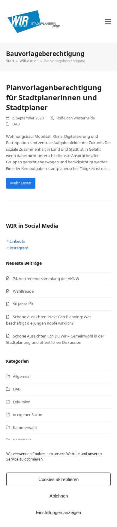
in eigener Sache (27, 414)
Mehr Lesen (20, 183)
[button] (108, 21)
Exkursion (22, 402)
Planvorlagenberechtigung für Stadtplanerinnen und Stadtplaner (54, 97)
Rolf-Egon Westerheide (76, 118)
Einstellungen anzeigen (58, 512)
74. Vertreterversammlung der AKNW (46, 278)
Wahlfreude (23, 291)
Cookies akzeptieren (58, 479)
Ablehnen (59, 495)
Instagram (19, 248)
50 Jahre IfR (23, 304)
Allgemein (22, 376)
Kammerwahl (25, 427)
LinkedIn (17, 241)
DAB (16, 124)
